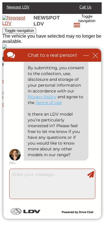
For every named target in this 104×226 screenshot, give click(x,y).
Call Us (85, 7)
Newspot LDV (18, 7)
